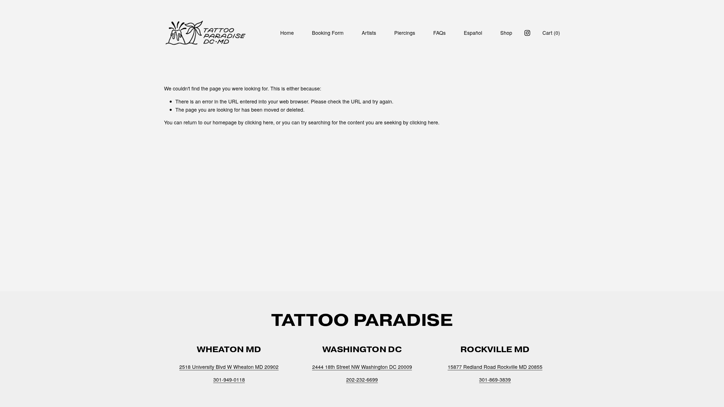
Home (287, 32)
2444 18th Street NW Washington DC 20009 (362, 366)
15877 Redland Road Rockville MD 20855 (495, 366)
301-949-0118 (229, 379)
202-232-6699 (362, 379)
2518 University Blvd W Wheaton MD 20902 (229, 366)
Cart (551, 32)
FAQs (439, 32)
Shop (506, 32)
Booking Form (328, 32)
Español (473, 32)
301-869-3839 (495, 379)
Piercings (404, 32)
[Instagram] (527, 32)
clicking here (259, 122)
